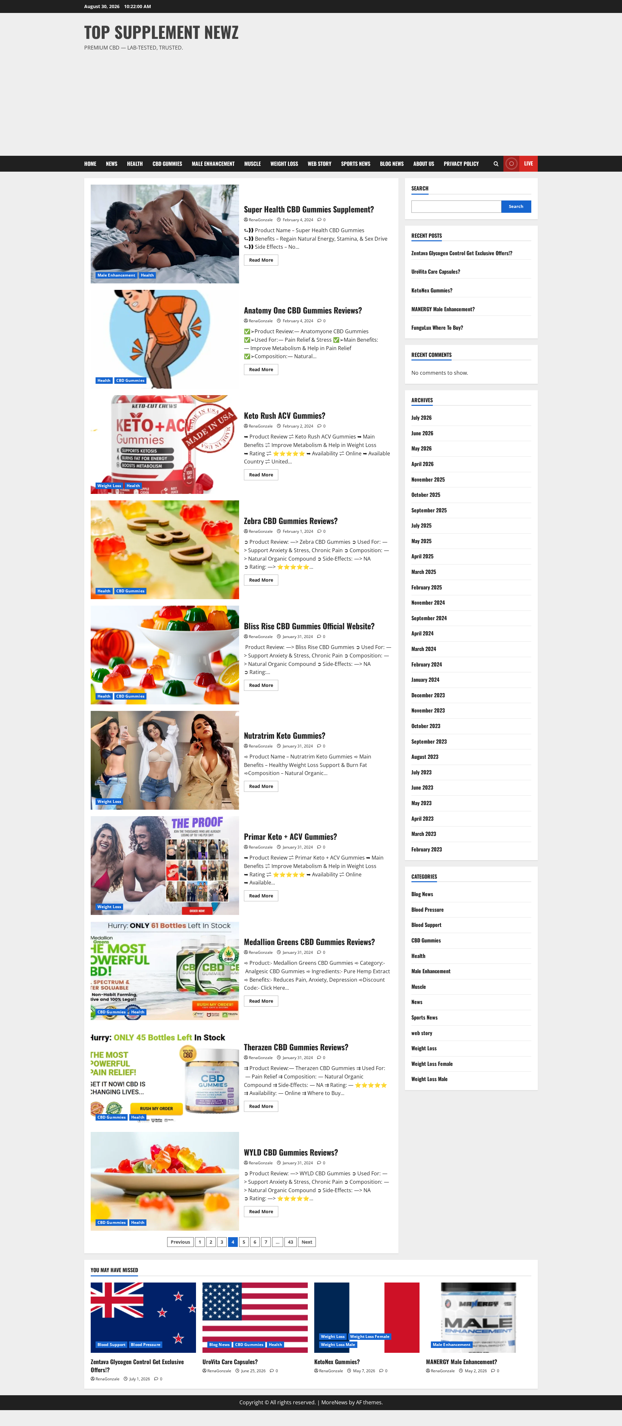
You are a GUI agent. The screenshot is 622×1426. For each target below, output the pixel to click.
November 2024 (428, 602)
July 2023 (421, 772)
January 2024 (425, 679)
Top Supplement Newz (161, 31)
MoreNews (334, 1402)
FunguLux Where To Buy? (437, 327)
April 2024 (422, 633)
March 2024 (423, 649)
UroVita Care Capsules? (435, 271)
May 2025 (421, 541)
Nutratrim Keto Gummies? (165, 760)
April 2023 (422, 818)
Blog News (392, 163)
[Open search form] (496, 163)
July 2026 (421, 417)
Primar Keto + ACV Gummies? (165, 865)
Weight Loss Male (429, 1079)
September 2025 (429, 510)
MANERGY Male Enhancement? (443, 309)
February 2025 (426, 587)
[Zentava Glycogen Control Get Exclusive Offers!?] (143, 1318)
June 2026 (422, 433)
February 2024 (426, 664)
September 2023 (429, 741)
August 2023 (424, 756)
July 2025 (421, 525)
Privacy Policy (461, 163)
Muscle (252, 163)
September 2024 (429, 618)
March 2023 (423, 834)
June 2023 (422, 787)
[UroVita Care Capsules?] (255, 1318)
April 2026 (422, 464)
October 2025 (425, 494)
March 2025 (423, 572)
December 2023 (428, 695)
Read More (263, 261)
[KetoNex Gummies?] (367, 1318)
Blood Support (426, 925)
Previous (180, 1242)
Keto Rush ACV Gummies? (165, 444)
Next (307, 1242)
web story (319, 163)
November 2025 (428, 479)
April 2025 (422, 556)
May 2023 (421, 803)
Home (90, 163)
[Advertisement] (309, 100)
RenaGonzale (261, 219)
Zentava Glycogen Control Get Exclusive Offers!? (462, 253)
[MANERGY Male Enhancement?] (478, 1318)
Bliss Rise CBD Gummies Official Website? (165, 655)
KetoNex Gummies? (432, 290)
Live (528, 163)
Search (420, 188)
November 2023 (428, 710)
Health (135, 163)
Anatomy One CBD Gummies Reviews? (165, 339)
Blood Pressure (427, 909)
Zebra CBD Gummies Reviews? (165, 549)
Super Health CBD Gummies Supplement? (165, 234)
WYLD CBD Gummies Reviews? (165, 1181)
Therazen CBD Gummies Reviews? (165, 1076)
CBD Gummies (167, 163)
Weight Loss (284, 163)
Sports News (355, 163)
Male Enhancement (213, 163)
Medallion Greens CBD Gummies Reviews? (165, 970)
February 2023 (426, 849)
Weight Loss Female (432, 1063)
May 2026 (421, 448)
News (111, 163)
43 (290, 1242)
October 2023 (425, 726)
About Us (423, 163)
